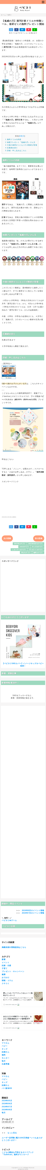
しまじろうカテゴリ (19, 549)
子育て (4, 968)
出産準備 (5, 1064)
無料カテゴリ (38, 552)
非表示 (21, 136)
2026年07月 (7, 1107)
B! (22, 30)
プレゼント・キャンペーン (13, 971)
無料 (4, 1055)
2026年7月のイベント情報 (33, 913)
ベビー (4, 1046)
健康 (4, 974)
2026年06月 (7, 1103)
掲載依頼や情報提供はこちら (14, 947)
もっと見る (12, 1133)
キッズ (4, 1049)
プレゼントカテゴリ (36, 549)
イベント (5, 962)
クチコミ (5, 983)
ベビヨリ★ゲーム (9, 920)
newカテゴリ (24, 546)
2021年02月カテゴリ (35, 543)
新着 (4, 959)
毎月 (4, 1061)
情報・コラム (7, 980)
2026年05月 (7, 1101)
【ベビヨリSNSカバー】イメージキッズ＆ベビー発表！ (23, 664)
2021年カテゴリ (19, 543)
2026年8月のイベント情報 (33, 910)
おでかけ (5, 977)
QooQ (26, 1169)
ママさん (5, 1043)
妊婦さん (5, 1052)
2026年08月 (7, 1110)
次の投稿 (7, 538)
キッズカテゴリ (37, 546)
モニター (5, 1058)
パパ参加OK (7, 1088)
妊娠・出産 (6, 965)
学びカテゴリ (26, 552)
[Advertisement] (23, 498)
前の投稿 (38, 538)
